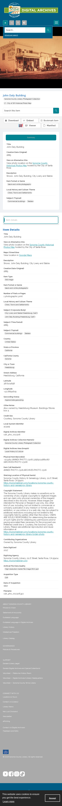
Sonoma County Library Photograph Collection (22, 99)
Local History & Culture (14, 451)
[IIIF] (20, 125)
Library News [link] (8, 707)
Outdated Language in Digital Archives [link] (18, 622)
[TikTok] (22, 773)
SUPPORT (7, 660)
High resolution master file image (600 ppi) (21, 569)
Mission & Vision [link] (9, 608)
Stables (30, 201)
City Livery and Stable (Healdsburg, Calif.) (21, 313)
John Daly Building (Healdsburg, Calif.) (20, 317)
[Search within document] (56, 111)
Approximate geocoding (14, 400)
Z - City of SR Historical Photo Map (17, 103)
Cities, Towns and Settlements (20, 193)
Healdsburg (9, 367)
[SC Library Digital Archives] (31, 10)
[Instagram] (16, 773)
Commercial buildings (16, 201)
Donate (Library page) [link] (11, 663)
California (8, 350)
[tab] (31, 137)
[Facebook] (11, 773)
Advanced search (11, 35)
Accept (52, 798)
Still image (9, 280)
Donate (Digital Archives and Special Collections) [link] (21, 668)
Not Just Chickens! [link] (10, 712)
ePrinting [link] (6, 721)
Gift (6, 578)
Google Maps (25, 255)
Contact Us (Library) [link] (10, 702)
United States (10, 342)
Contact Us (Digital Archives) (14, 728)
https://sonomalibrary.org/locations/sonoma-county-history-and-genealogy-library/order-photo (29, 533)
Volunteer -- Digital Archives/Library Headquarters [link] (23, 678)
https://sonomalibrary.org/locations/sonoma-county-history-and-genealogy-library (29, 484)
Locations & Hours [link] (10, 697)
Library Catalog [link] (9, 638)
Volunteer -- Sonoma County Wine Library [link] (19, 683)
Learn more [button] (8, 801)
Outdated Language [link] (11, 617)
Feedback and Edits (10, 731)
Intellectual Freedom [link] (11, 632)
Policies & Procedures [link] (11, 649)
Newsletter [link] (7, 716)
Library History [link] (8, 627)
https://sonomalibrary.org (15, 561)
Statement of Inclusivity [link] (12, 613)
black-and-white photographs (19, 184)
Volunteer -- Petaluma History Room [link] (17, 673)
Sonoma (8, 359)
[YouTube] (5, 773)
